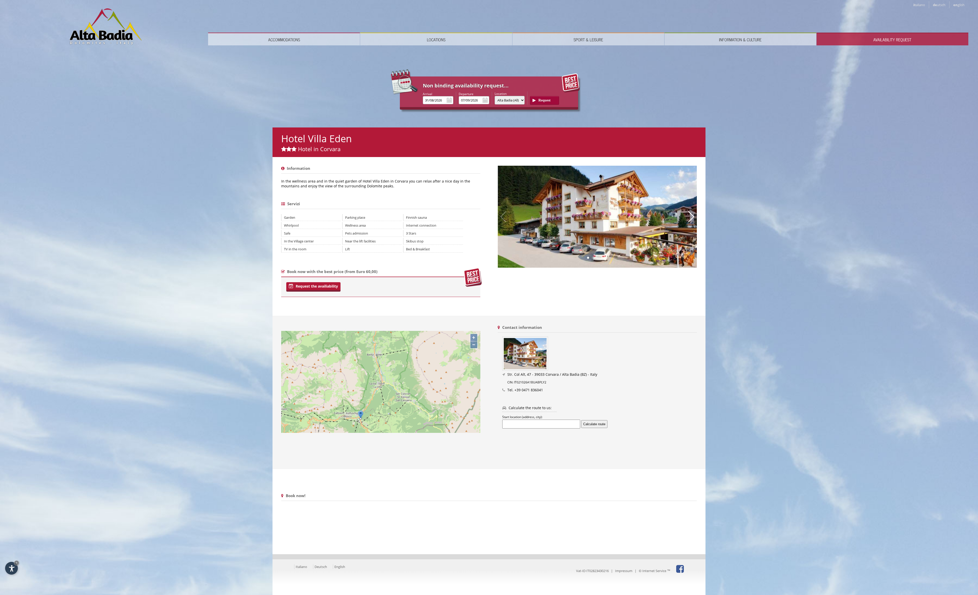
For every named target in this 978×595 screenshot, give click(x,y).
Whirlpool (291, 225)
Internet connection (421, 225)
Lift (347, 249)
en (959, 5)
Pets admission (356, 233)
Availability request (892, 39)
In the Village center (299, 241)
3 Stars (411, 233)
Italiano (301, 566)
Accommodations (284, 39)
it (919, 5)
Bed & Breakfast (418, 249)
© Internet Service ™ (654, 570)
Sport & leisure (588, 39)
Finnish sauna (416, 217)
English (339, 566)
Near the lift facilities (360, 241)
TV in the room (295, 249)
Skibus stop (415, 241)
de (939, 5)
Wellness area (355, 225)
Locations (436, 39)
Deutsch (321, 566)
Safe (287, 233)
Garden (289, 217)
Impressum (623, 570)
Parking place (355, 217)
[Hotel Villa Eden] (599, 354)
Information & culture (740, 39)
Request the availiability (316, 286)
